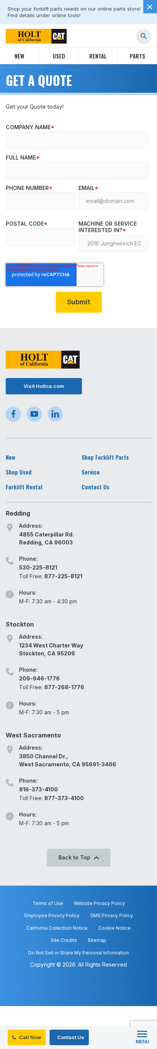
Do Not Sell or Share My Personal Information (78, 953)
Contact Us (70, 1037)
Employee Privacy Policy (52, 915)
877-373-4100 (64, 798)
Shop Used (19, 472)
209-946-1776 (39, 678)
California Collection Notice (57, 928)
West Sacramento (33, 735)
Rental (98, 56)
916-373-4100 (38, 789)
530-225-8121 (38, 567)
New (19, 56)
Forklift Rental (24, 487)
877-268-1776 (64, 687)
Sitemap (97, 940)
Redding (18, 513)
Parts (137, 56)
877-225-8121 (63, 576)
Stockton (20, 624)
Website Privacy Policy (99, 903)
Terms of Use (47, 903)
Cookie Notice (114, 928)
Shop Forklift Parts (105, 457)
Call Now (29, 1037)
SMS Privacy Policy (111, 915)
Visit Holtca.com (44, 386)
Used (59, 56)
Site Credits (64, 940)
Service (91, 472)
